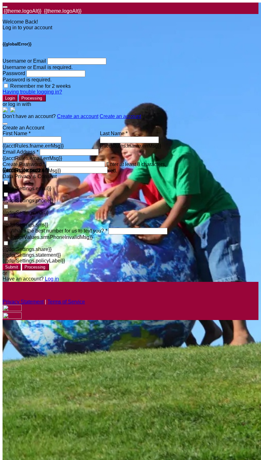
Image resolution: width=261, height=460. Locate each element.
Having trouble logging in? (32, 91)
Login (10, 98)
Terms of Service (66, 301)
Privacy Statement (23, 301)
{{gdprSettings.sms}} (25, 224)
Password (14, 73)
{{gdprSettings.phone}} (28, 200)
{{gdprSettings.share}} (27, 249)
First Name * (17, 133)
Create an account (77, 116)
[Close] (5, 124)
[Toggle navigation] (5, 7)
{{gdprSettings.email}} (27, 188)
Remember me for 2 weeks (40, 86)
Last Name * (114, 133)
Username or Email (24, 61)
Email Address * (21, 152)
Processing (32, 98)
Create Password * (24, 164)
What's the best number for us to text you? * (59, 230)
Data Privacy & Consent (30, 176)
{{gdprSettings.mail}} (25, 212)
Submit (11, 267)
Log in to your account (27, 27)
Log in (52, 279)
